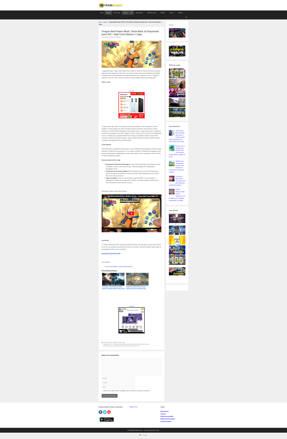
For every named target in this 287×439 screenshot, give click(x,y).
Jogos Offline (138, 12)
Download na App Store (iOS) (111, 253)
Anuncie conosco (165, 421)
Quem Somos (164, 411)
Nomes (171, 12)
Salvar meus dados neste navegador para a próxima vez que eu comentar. (126, 390)
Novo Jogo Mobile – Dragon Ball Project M (119, 266)
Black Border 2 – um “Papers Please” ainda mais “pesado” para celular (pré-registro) (126, 344)
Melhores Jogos (151, 12)
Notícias (108, 12)
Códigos (180, 12)
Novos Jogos (117, 12)
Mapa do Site (134, 407)
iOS (131, 12)
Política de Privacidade (167, 419)
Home (101, 12)
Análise (163, 12)
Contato (163, 414)
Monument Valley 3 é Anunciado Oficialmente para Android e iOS (121, 346)
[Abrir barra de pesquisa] (186, 17)
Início (100, 22)
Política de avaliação (166, 416)
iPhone (110, 342)
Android (125, 12)
